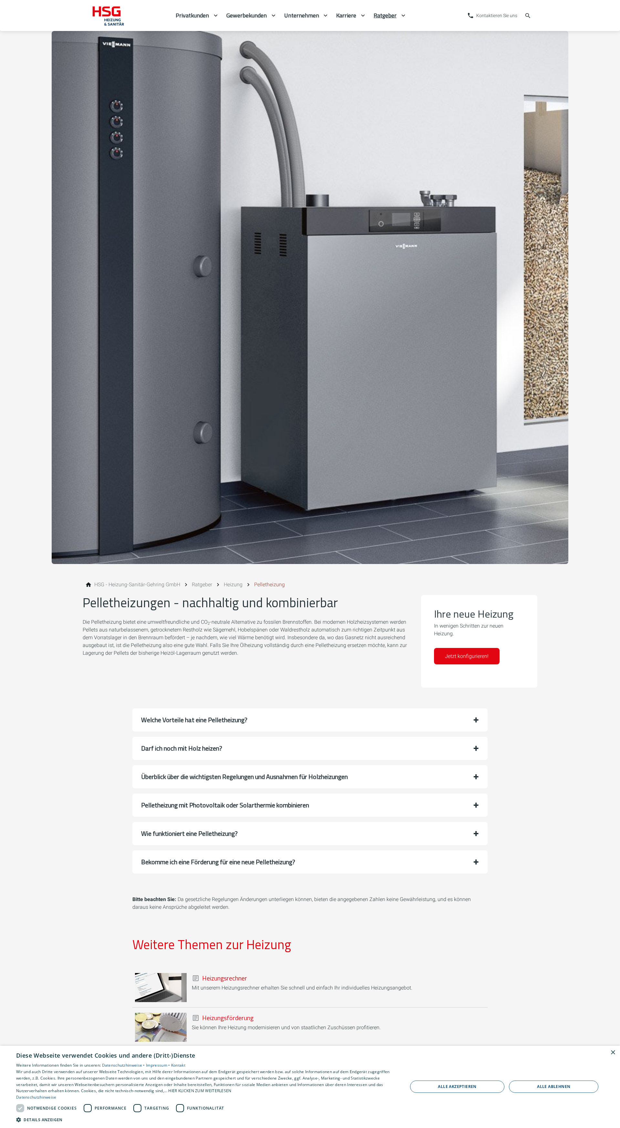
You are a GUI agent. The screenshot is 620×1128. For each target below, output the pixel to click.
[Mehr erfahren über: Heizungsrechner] (161, 987)
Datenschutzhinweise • (124, 1065)
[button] (310, 720)
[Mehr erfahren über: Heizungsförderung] (161, 1027)
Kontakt (178, 1065)
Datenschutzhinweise (36, 1097)
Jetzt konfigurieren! (467, 656)
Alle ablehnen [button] (553, 1086)
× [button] (612, 1052)
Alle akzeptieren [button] (457, 1086)
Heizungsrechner (224, 978)
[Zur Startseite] (126, 15)
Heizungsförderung (227, 1018)
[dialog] (310, 1087)
